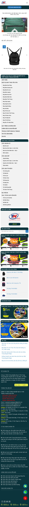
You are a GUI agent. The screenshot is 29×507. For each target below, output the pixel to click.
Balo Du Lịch (6, 145)
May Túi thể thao (6, 120)
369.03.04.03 (12, 395)
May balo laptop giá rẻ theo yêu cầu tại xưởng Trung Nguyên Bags (13, 352)
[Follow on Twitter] (7, 502)
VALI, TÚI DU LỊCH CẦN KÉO (9, 195)
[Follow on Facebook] (2, 502)
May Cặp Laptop (6, 101)
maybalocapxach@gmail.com (12, 405)
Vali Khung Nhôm (7, 204)
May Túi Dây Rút (6, 117)
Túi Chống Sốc (6, 170)
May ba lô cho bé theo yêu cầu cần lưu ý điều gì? (14, 360)
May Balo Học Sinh (7, 94)
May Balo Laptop (7, 92)
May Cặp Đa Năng (7, 106)
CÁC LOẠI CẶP (5, 156)
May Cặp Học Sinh (7, 103)
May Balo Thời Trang (7, 99)
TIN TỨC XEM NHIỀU (7, 133)
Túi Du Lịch (5, 175)
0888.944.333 (11, 400)
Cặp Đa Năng (6, 158)
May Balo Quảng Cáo (7, 87)
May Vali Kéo (6, 108)
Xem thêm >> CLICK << (21, 385)
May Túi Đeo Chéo (7, 115)
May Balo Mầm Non (7, 96)
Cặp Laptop (5, 165)
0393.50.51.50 (12, 397)
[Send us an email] (9, 502)
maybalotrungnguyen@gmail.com (13, 402)
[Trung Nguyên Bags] (3, 2)
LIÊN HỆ (14, 224)
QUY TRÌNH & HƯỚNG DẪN (9, 126)
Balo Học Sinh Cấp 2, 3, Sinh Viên (10, 148)
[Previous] (2, 57)
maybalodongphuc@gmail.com (13, 404)
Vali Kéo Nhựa (6, 200)
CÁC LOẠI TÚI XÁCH (7, 168)
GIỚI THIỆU (4, 80)
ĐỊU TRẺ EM (5, 192)
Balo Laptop (5, 152)
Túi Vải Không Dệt (7, 187)
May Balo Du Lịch (7, 89)
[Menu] (27, 3)
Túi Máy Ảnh (6, 182)
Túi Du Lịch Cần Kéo (7, 197)
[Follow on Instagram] (5, 502)
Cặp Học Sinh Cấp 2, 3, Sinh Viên (10, 160)
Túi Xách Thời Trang (7, 189)
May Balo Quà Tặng (7, 85)
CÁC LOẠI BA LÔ (6, 143)
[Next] (26, 57)
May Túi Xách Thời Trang (8, 113)
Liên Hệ (4, 136)
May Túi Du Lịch (6, 110)
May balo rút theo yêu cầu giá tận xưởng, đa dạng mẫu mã (14, 344)
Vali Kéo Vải (5, 202)
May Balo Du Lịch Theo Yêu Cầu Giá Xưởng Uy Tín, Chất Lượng (14, 348)
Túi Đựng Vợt (6, 180)
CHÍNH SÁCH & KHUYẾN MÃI (9, 128)
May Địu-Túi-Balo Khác (8, 122)
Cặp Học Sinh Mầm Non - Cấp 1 (10, 163)
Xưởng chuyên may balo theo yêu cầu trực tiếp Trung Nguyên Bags (14, 357)
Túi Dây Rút (5, 173)
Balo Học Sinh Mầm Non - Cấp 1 (10, 150)
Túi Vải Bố (5, 184)
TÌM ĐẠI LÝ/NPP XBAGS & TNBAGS (11, 131)
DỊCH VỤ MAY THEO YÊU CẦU (10, 82)
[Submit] (27, 231)
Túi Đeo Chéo (6, 177)
